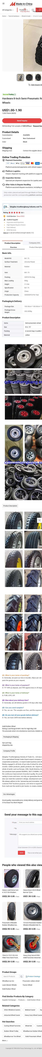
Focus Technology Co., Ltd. (28, 1048)
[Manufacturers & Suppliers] (21, 4)
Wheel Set (28, 1026)
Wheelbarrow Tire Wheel (12, 1036)
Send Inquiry (22, 121)
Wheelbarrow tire (8, 981)
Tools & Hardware (13, 16)
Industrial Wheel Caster (12, 1015)
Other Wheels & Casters (12, 1010)
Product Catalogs (34, 976)
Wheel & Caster (26, 16)
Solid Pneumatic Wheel (33, 1036)
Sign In (5, 233)
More (4, 1040)
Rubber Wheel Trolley (11, 1031)
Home (4, 16)
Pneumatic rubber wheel (31, 981)
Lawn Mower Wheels (9, 985)
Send (21, 853)
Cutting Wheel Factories (12, 1026)
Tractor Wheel (27, 985)
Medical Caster (30, 1010)
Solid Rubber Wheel (8, 989)
